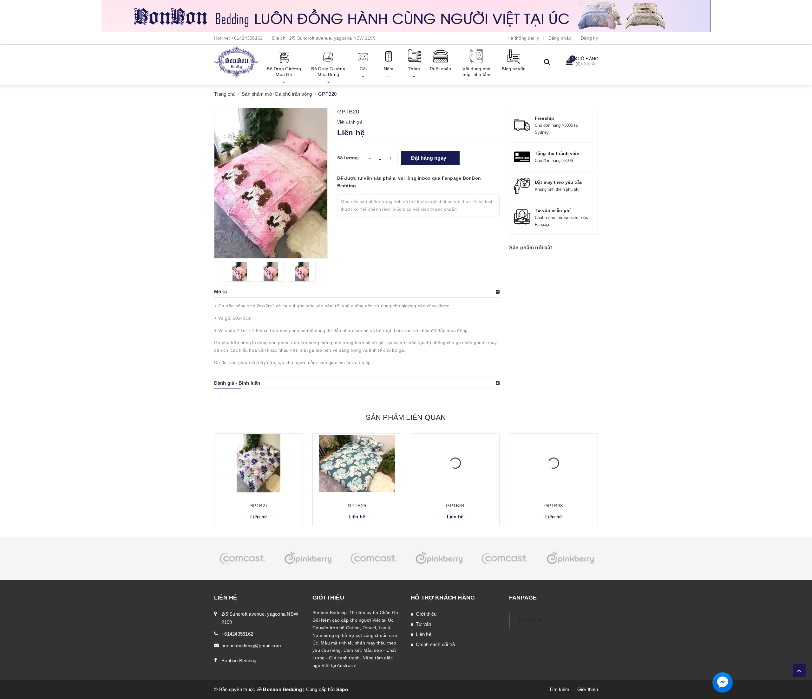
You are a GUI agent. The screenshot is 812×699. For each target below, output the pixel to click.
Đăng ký (589, 38)
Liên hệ (423, 634)
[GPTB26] (357, 465)
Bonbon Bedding (239, 660)
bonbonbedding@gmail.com (251, 645)
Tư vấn (423, 624)
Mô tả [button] (220, 291)
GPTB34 (455, 505)
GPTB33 (553, 505)
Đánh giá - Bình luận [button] (237, 383)
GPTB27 (258, 505)
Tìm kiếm (559, 689)
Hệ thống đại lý (523, 38)
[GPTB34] (455, 465)
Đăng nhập (559, 38)
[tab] (357, 291)
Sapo (342, 689)
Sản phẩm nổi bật (530, 247)
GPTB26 (357, 505)
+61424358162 (247, 38)
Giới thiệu (426, 614)
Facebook (530, 620)
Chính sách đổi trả (435, 644)
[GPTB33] (553, 465)
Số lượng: (348, 157)
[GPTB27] (258, 465)
